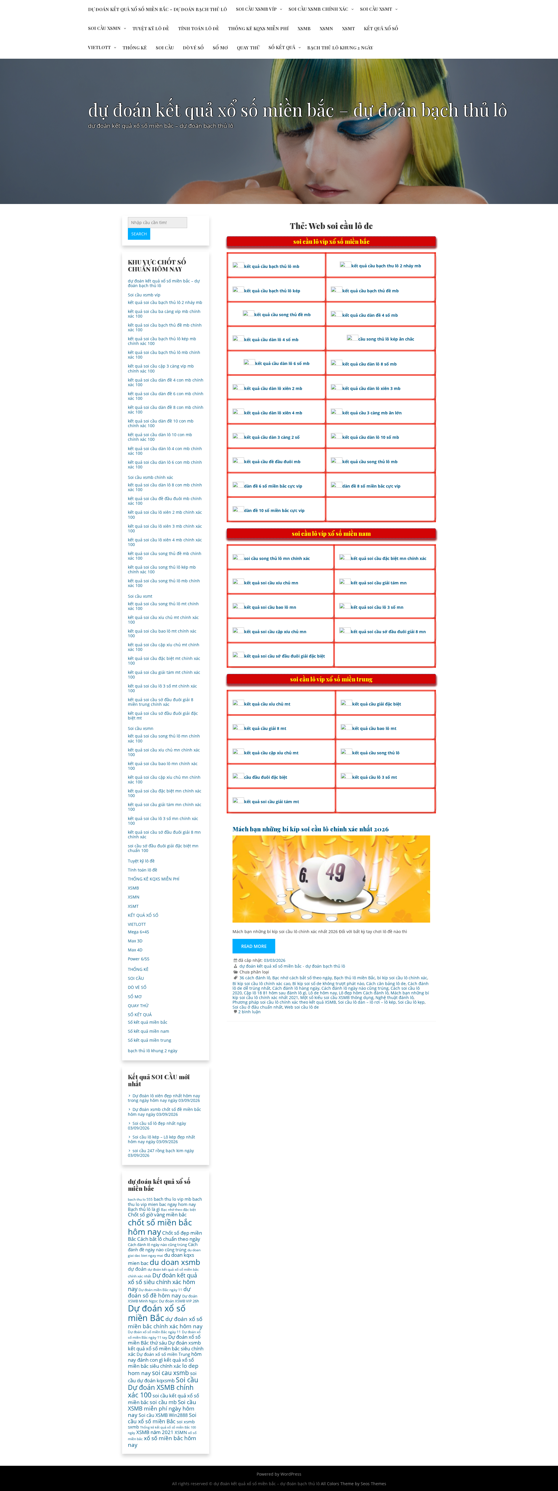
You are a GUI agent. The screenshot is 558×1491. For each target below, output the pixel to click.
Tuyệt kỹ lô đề (151, 28)
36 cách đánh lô (254, 977)
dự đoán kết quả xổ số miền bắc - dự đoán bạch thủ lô (292, 966)
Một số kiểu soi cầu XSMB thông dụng (336, 997)
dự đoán (137, 1269)
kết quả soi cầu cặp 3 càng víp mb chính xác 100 (161, 368)
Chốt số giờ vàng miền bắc (157, 1214)
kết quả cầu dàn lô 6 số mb (282, 363)
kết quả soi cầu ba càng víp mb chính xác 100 (164, 314)
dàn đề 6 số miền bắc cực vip (273, 486)
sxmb (133, 1427)
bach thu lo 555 (140, 1199)
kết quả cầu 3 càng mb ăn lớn (372, 413)
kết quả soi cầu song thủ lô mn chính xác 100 (164, 738)
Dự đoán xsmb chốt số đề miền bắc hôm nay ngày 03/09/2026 (164, 1112)
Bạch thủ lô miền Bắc (354, 977)
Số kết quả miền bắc (147, 1022)
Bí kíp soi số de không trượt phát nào (328, 983)
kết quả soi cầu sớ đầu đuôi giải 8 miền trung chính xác (160, 702)
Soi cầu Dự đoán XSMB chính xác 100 (163, 1387)
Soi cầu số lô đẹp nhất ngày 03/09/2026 (157, 1126)
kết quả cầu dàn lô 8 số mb (369, 364)
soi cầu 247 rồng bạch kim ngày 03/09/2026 (161, 1153)
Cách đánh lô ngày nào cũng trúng (355, 988)
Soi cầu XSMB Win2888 (163, 1415)
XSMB (304, 28)
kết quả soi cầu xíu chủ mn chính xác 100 (164, 752)
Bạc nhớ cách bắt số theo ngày (302, 977)
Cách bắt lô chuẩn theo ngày (168, 1239)
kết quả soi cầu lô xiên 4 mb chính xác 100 (165, 542)
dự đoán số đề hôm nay (159, 1292)
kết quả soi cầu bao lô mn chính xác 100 (163, 766)
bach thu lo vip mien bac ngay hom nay (165, 1201)
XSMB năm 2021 (155, 1432)
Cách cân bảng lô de (386, 983)
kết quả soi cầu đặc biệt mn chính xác (388, 558)
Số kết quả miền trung (149, 1040)
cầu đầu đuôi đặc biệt (265, 777)
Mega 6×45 (138, 932)
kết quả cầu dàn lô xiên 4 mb (273, 413)
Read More (254, 946)
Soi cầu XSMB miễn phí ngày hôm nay (162, 1408)
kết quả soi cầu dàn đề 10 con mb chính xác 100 (161, 423)
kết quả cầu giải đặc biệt (376, 704)
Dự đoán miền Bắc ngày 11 (160, 1289)
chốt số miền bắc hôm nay (160, 1227)
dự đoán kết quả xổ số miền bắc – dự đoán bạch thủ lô (157, 9)
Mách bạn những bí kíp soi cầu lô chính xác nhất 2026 (311, 829)
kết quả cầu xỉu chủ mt (267, 704)
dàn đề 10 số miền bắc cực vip (274, 510)
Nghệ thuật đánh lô (394, 997)
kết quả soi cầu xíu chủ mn (271, 583)
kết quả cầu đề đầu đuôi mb (272, 461)
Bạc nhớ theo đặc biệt (178, 1209)
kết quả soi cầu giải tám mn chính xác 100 (164, 807)
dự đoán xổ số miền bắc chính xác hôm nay (165, 1322)
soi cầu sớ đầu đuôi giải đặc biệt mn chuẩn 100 (163, 848)
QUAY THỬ (248, 48)
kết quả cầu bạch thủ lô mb (271, 266)
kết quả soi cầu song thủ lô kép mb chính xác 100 (162, 569)
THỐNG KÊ (135, 48)
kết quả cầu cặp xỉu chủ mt (271, 753)
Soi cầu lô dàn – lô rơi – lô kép (367, 1002)
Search (139, 234)
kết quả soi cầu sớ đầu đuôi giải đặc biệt (284, 656)
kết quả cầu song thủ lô (376, 753)
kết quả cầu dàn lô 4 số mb (271, 339)
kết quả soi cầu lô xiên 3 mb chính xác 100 (165, 528)
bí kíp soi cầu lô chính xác (402, 977)
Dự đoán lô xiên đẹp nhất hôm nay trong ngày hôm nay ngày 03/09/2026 (164, 1098)
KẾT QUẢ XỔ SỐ (381, 28)
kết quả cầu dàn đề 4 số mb (370, 315)
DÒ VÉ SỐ (193, 48)
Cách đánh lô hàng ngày (295, 988)
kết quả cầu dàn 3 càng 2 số (272, 437)
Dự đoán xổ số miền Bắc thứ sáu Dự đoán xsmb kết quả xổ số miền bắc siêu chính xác (165, 1345)
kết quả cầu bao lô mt (374, 728)
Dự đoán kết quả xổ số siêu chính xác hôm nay (162, 1282)
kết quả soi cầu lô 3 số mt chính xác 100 (162, 688)
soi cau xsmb (170, 1373)
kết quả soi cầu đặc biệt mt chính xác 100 (164, 661)
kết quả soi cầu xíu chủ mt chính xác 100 (163, 620)
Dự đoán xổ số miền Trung (163, 1354)
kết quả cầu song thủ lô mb (370, 461)
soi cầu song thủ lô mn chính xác (277, 558)
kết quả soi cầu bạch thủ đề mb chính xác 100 (165, 327)
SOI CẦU (165, 48)
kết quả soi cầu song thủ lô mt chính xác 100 (163, 606)
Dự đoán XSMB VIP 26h (179, 1301)
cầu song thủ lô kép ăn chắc (386, 339)
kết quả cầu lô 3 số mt (374, 777)
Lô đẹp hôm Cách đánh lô (364, 993)
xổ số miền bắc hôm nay (162, 1441)
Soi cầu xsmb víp (256, 9)
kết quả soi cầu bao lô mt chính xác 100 (162, 633)
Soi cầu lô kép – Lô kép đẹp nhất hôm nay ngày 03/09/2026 (161, 1139)
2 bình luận (249, 1011)
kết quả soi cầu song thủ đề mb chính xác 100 (164, 556)
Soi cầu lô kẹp (411, 1002)
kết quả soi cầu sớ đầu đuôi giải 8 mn (388, 631)
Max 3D (135, 941)
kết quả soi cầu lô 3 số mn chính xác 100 (163, 821)
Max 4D (135, 950)
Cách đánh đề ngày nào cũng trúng (163, 1246)
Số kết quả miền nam (148, 1031)
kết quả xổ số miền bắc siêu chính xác (161, 1363)
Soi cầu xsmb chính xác (318, 9)
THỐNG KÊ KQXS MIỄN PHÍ (258, 28)
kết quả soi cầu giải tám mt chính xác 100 (164, 675)
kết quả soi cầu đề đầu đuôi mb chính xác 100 (165, 501)
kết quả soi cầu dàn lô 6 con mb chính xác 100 (165, 464)
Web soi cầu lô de (302, 1007)
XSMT (348, 28)
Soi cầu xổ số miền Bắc (162, 1417)
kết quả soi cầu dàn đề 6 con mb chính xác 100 (165, 396)
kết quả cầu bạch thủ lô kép (272, 290)
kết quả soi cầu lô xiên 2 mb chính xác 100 (165, 514)
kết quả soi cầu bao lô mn (270, 607)
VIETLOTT (99, 47)
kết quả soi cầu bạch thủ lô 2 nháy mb (165, 302)
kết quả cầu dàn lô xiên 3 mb (371, 388)
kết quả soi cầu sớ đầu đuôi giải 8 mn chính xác (164, 834)
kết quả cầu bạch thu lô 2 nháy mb (386, 266)
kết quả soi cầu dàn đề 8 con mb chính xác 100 (165, 409)
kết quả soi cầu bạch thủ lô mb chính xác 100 (164, 355)
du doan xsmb (175, 1262)
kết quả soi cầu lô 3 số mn (377, 607)
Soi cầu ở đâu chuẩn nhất (257, 1007)
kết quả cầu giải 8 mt (265, 728)
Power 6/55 (138, 959)
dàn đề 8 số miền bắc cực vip (371, 486)
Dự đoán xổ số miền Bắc (157, 1313)
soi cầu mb (163, 1402)
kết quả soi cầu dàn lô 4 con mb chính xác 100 (165, 451)
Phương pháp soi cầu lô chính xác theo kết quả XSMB (284, 1002)
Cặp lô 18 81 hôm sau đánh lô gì (275, 993)
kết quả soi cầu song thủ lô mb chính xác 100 (164, 583)
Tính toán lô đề (198, 28)
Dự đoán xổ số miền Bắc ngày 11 (154, 1331)
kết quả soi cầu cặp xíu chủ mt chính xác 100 (163, 647)
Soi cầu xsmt (376, 9)
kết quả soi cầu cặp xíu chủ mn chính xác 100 (164, 779)
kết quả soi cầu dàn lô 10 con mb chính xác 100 (160, 437)
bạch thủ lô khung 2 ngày (340, 48)
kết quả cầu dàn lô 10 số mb (370, 437)
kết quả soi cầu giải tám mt (271, 801)
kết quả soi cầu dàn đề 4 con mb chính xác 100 (165, 382)
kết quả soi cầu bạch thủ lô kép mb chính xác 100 (162, 341)
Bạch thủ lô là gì (144, 1209)
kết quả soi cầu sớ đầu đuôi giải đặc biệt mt (163, 715)
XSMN (326, 28)
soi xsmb (186, 1421)
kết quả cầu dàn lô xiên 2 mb (273, 388)
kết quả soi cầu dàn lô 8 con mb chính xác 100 (165, 487)
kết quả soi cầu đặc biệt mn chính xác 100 (164, 793)
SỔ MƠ (220, 48)
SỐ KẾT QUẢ (282, 47)
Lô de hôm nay (322, 993)
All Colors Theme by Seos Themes (353, 1483)
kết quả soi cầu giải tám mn (379, 583)
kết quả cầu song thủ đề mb (282, 314)
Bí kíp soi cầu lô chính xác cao (261, 983)
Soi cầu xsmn (104, 28)
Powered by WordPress (279, 1474)
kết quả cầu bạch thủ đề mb (370, 290)
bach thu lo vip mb (172, 1199)
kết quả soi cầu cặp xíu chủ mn (275, 631)
